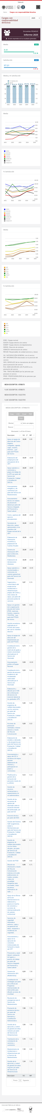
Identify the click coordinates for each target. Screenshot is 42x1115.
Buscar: (10, 427)
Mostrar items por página (21, 423)
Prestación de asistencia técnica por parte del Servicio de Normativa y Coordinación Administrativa (13, 1014)
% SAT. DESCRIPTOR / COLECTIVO (15, 400)
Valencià (20, 2)
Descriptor (11, 435)
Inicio (5, 12)
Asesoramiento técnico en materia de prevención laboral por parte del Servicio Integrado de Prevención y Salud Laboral (13, 505)
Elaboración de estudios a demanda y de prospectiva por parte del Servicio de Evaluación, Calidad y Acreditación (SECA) (14, 744)
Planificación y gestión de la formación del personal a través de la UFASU (14, 779)
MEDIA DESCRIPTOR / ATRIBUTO (15, 384)
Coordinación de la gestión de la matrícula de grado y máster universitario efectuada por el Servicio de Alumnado (14, 652)
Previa (15, 1080)
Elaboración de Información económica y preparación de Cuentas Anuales (12, 542)
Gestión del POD (12, 861)
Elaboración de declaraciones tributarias (12, 562)
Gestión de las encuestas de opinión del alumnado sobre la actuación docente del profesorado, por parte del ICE (13, 805)
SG (24, 435)
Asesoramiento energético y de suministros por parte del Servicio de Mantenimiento (14, 491)
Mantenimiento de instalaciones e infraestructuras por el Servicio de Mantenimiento (13, 1053)
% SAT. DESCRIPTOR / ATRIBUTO (15, 390)
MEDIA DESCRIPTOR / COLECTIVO (15, 395)
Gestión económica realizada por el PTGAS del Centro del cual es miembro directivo (13, 628)
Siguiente (26, 1080)
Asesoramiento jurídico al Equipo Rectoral (13, 664)
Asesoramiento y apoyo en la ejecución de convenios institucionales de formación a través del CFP (13, 943)
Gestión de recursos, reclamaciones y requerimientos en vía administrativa (13, 791)
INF (30, 435)
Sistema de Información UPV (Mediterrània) (12, 973)
